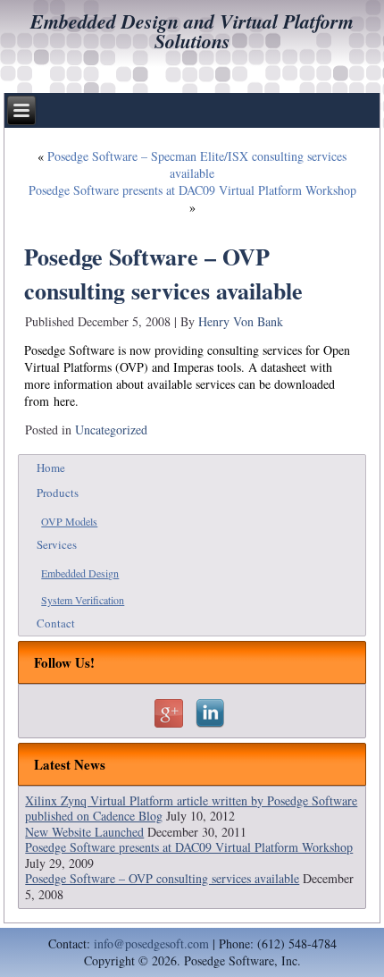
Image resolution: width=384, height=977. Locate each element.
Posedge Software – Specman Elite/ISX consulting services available (196, 164)
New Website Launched (84, 831)
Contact (56, 623)
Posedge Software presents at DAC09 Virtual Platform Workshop (192, 189)
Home (51, 467)
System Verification (82, 600)
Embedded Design (80, 573)
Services (57, 544)
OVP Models (69, 521)
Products (58, 492)
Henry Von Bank (240, 321)
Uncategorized (111, 429)
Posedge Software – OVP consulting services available (162, 878)
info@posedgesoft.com (151, 943)
